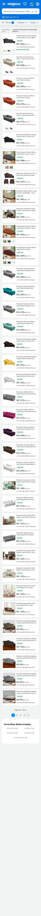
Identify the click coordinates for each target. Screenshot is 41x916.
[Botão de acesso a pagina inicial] (14, 4)
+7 (13, 51)
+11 (13, 241)
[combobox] (21, 11)
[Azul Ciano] (4, 241)
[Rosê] (11, 72)
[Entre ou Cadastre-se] (38, 4)
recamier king (29, 733)
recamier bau (29, 728)
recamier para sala (20, 737)
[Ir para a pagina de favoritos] (25, 4)
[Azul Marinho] (9, 51)
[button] (32, 12)
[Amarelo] (4, 51)
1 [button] (13, 715)
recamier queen (12, 728)
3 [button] (20, 715)
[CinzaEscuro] (7, 72)
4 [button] (24, 715)
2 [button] (16, 715)
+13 (13, 262)
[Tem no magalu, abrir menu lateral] (4, 4)
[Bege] (7, 128)
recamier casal (12, 733)
